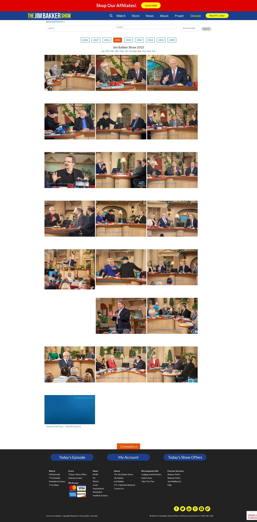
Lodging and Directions (151, 474)
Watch (120, 16)
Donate (196, 16)
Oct (144, 51)
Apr (117, 51)
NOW (95, 474)
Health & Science (100, 495)
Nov (149, 51)
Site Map (94, 516)
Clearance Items (75, 478)
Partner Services (175, 471)
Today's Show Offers (185, 457)
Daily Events (146, 478)
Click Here (151, 5)
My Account (128, 457)
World (95, 481)
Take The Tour (147, 481)
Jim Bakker (49, 15)
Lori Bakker (119, 481)
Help (169, 485)
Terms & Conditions (53, 516)
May (122, 51)
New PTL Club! (217, 15)
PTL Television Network (124, 485)
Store (136, 16)
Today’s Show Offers (77, 474)
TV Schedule (54, 478)
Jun (126, 51)
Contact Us (119, 488)
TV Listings (54, 485)
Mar (112, 51)
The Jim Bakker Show (123, 474)
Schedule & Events (57, 481)
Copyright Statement (70, 516)
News (149, 16)
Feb (107, 51)
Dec (154, 51)
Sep (139, 51)
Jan (103, 51)
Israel (95, 485)
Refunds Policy (174, 478)
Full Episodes (54, 474)
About (164, 16)
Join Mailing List (174, 481)
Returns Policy (173, 474)
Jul (130, 51)
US (94, 478)
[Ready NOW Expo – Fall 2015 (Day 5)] (69, 409)
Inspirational (98, 488)
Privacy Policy (84, 516)
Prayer (179, 16)
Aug (135, 51)
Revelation (97, 492)
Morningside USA (149, 471)
